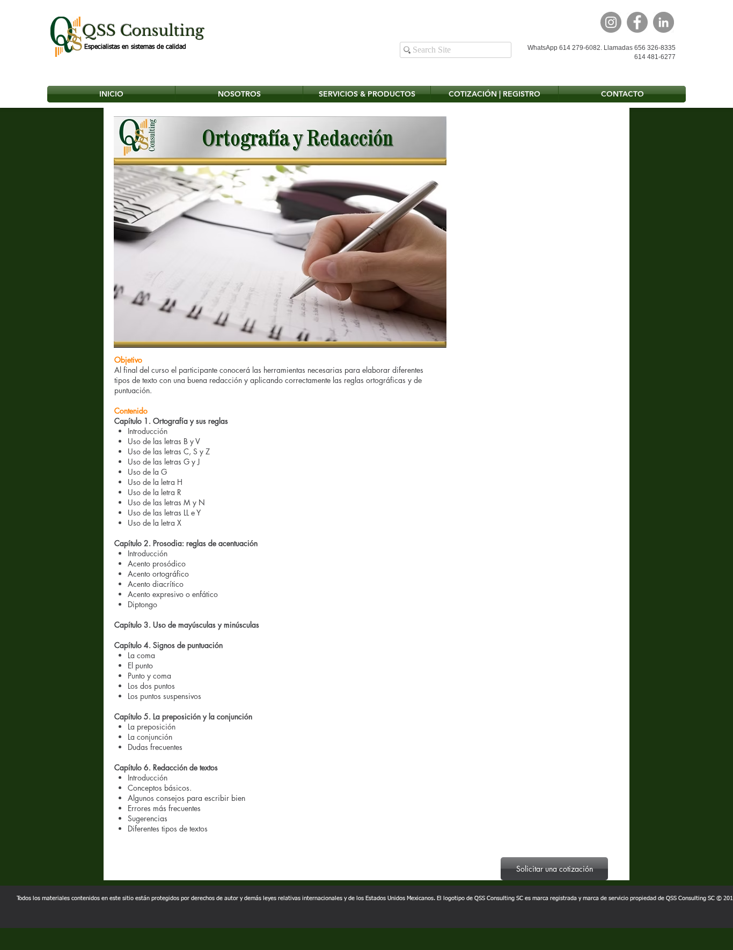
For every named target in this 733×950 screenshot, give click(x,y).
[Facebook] (637, 22)
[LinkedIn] (663, 22)
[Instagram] (610, 22)
